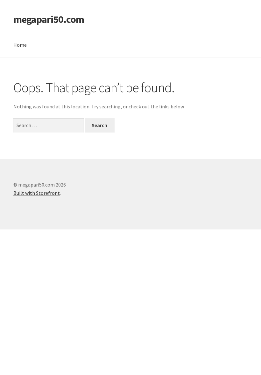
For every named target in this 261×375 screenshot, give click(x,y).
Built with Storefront (36, 193)
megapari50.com (48, 19)
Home (20, 45)
